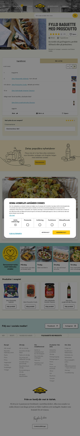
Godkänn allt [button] (61, 232)
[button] (15, 232)
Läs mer (12, 215)
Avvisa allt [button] (45, 232)
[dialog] (40, 218)
